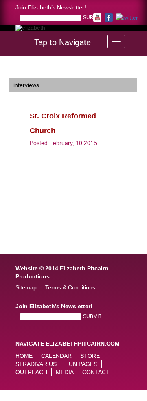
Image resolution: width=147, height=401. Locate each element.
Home (24, 356)
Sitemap (26, 288)
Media (65, 372)
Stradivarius (36, 364)
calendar (56, 356)
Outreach (31, 372)
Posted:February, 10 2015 (63, 143)
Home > (19, 72)
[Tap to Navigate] (116, 41)
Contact (96, 372)
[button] (141, 39)
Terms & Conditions (70, 288)
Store (90, 356)
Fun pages (81, 364)
